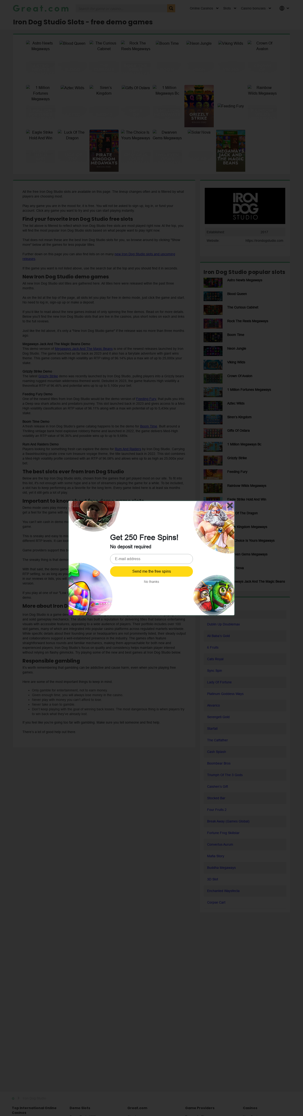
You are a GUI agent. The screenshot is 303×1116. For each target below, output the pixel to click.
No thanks (151, 582)
